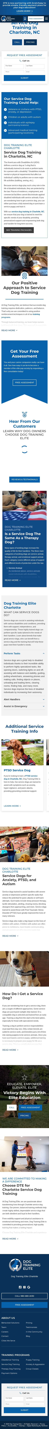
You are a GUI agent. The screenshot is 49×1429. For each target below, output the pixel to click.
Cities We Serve (8, 1341)
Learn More (11, 806)
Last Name (29, 65)
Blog (28, 1336)
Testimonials (31, 1327)
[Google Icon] (28, 1287)
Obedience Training (10, 1360)
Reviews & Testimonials (25, 479)
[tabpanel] (22, 775)
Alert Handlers (12, 699)
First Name (9, 65)
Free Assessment (36, 19)
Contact (4, 1336)
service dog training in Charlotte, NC (27, 212)
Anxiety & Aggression (35, 1364)
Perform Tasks (12, 653)
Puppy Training (32, 1360)
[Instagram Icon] (24, 1287)
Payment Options (9, 1373)
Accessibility (12, 1426)
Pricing (30, 42)
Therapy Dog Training (10, 1369)
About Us (8, 1318)
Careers (4, 1332)
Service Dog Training (10, 1364)
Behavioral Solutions (10, 1323)
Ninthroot (44, 1426)
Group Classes (32, 1369)
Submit (24, 78)
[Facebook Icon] (20, 1287)
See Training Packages (19, 230)
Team (3, 1327)
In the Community (34, 1332)
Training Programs (15, 1355)
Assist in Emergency (15, 706)
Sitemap (22, 1426)
